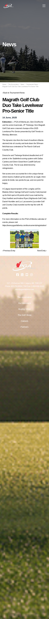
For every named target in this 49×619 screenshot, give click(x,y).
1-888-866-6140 (37, 286)
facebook (17, 274)
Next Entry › (42, 251)
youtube (26, 274)
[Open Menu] (43, 6)
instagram (31, 274)
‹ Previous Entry (8, 251)
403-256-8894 (16, 286)
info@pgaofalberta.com (24, 289)
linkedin (22, 274)
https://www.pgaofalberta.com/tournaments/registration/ (24, 225)
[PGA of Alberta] (9, 6)
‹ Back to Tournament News (13, 93)
